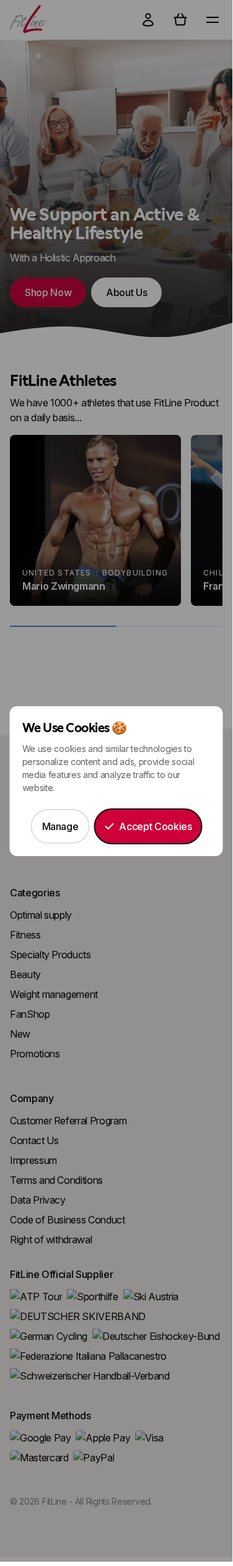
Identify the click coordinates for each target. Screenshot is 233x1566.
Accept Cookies (155, 826)
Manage (60, 826)
